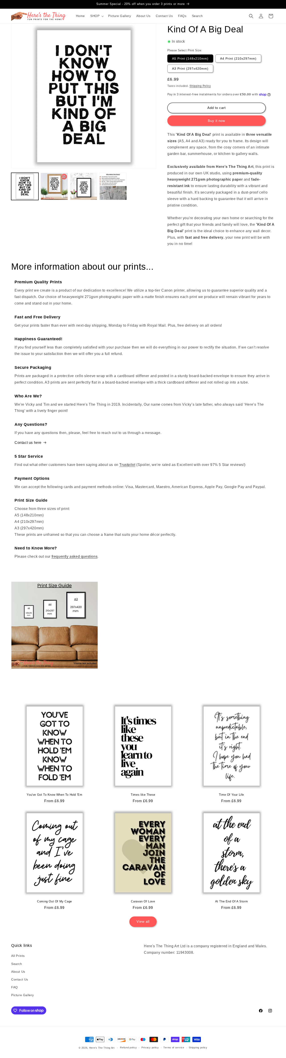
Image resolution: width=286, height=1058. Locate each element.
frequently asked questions (75, 556)
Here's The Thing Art (102, 1047)
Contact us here (28, 442)
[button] (96, 16)
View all (143, 921)
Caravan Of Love (143, 901)
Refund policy (128, 1047)
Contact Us (19, 979)
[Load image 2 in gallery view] (54, 186)
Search (16, 964)
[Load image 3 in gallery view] (83, 186)
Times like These (143, 794)
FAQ (14, 987)
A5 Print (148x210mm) (190, 58)
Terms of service (173, 1047)
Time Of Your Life (231, 794)
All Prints (18, 956)
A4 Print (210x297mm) (238, 58)
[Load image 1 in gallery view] (24, 186)
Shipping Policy (200, 86)
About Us (18, 971)
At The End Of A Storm (231, 901)
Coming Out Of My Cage (54, 901)
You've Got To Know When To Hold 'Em (54, 794)
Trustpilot (127, 465)
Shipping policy (198, 1047)
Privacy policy (150, 1047)
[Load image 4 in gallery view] (113, 186)
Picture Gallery (22, 995)
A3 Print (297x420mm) (190, 68)
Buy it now (216, 121)
